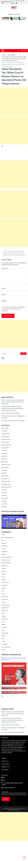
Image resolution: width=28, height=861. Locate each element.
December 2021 (6, 481)
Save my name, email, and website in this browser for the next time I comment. (13, 309)
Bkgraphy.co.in (6, 767)
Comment (5, 268)
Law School (5, 599)
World (3, 650)
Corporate (5, 546)
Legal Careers (6, 605)
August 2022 (5, 467)
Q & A (3, 622)
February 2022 (5, 478)
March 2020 (5, 498)
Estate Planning (6, 563)
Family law (4, 565)
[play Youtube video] (14, 522)
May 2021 (4, 492)
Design (3, 554)
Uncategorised (6, 647)
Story (3, 630)
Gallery (4, 579)
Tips (3, 638)
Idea (3, 591)
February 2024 (6, 434)
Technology (5, 633)
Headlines (4, 585)
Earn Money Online (7, 557)
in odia (3, 594)
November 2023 (6, 439)
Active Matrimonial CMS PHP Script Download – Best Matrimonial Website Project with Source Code (13, 408)
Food (3, 577)
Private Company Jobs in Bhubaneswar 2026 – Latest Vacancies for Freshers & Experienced (13, 402)
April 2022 (4, 473)
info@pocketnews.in (9, 787)
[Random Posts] (22, 50)
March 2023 (5, 462)
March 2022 (5, 476)
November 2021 (6, 484)
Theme (4, 636)
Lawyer (4, 602)
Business (4, 543)
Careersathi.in (6, 764)
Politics (4, 616)
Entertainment (6, 560)
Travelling (4, 644)
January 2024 (5, 436)
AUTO (3, 535)
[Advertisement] (14, 35)
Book (3, 540)
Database (4, 551)
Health (3, 588)
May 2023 (4, 456)
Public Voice (5, 761)
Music (3, 613)
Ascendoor (22, 808)
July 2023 (4, 450)
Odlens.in (4, 758)
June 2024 (4, 431)
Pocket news (14, 11)
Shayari (4, 624)
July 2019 (4, 501)
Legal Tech (5, 610)
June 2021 (4, 490)
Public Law (4, 619)
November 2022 (6, 464)
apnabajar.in (5, 769)
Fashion (4, 568)
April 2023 (4, 459)
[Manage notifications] (24, 857)
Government (5, 582)
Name (4, 288)
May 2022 (4, 470)
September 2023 (6, 445)
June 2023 (4, 453)
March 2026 (5, 428)
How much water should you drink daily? (13, 420)
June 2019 (4, 504)
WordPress (17, 810)
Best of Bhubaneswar (8, 537)
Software (4, 627)
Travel (3, 641)
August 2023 (5, 448)
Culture (4, 549)
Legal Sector (5, 608)
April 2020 (4, 495)
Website (4, 301)
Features (4, 571)
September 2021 (6, 487)
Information (5, 596)
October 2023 (5, 442)
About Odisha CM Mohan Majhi (10, 413)
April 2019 (4, 507)
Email (4, 295)
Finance (4, 574)
